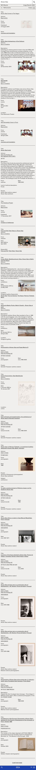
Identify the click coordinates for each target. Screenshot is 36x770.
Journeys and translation (8, 33)
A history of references (7, 222)
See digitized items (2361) (8, 156)
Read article (4, 18)
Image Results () (29, 5)
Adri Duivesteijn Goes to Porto (9, 122)
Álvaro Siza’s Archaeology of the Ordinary (12, 41)
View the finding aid (6, 154)
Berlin (2, 297)
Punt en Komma (12, 295)
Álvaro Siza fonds (6, 150)
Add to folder (4, 352)
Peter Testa (12, 251)
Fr (31, 767)
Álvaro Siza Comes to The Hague (10, 13)
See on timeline (5, 44)
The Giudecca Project (7, 203)
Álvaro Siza (18, 251)
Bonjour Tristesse (29, 295)
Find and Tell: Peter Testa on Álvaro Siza (12, 230)
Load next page (17, 762)
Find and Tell (4, 251)
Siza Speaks (4, 80)
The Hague (20, 295)
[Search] (2, 767)
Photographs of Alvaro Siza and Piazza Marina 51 (14, 347)
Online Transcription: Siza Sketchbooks (12, 376)
